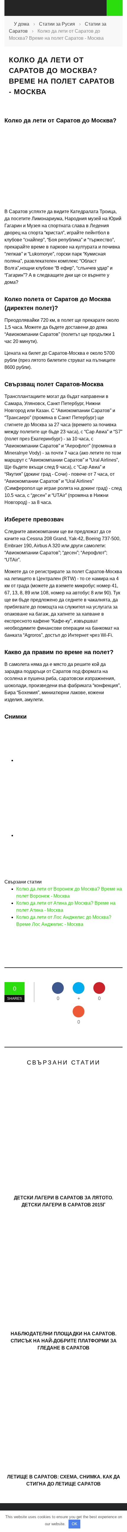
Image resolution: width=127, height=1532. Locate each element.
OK (74, 1524)
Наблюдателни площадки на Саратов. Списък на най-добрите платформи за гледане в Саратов (64, 1340)
